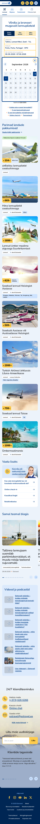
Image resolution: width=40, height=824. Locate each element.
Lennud (5, 172)
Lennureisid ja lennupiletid (11, 567)
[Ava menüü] (36, 3)
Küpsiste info (26, 818)
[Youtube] (20, 797)
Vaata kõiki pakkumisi (11, 132)
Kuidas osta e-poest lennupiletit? (20, 107)
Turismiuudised (26, 567)
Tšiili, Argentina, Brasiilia (10, 380)
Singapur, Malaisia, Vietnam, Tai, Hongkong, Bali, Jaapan (17, 296)
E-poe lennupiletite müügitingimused (21, 113)
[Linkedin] (25, 797)
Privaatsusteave (14, 818)
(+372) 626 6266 (18, 700)
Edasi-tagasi (9, 33)
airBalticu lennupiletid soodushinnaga (14, 167)
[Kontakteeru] (27, 3)
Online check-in (15, 115)
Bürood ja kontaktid (12, 806)
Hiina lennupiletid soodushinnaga (12, 207)
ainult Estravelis (16, 212)
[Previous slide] (31, 577)
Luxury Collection (15, 377)
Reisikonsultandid (28, 806)
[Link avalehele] (6, 3)
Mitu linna (30, 33)
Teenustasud (27, 115)
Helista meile (15, 697)
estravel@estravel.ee (21, 716)
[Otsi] (22, 3)
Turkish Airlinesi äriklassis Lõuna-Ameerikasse (16, 372)
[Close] (35, 60)
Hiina (24, 212)
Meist (27, 803)
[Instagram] (14, 797)
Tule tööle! (10, 810)
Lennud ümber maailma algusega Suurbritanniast (16, 247)
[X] (30, 797)
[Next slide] (36, 577)
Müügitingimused (26, 815)
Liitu (33, 740)
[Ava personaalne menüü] (31, 3)
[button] (3, 577)
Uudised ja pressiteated (25, 810)
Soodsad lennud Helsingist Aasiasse (17, 287)
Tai (24, 417)
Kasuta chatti (15, 705)
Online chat (15, 708)
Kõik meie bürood (19, 723)
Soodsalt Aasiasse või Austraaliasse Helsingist (15, 332)
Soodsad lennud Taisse (15, 413)
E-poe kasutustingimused (21, 110)
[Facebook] (9, 797)
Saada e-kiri (14, 713)
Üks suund (20, 33)
